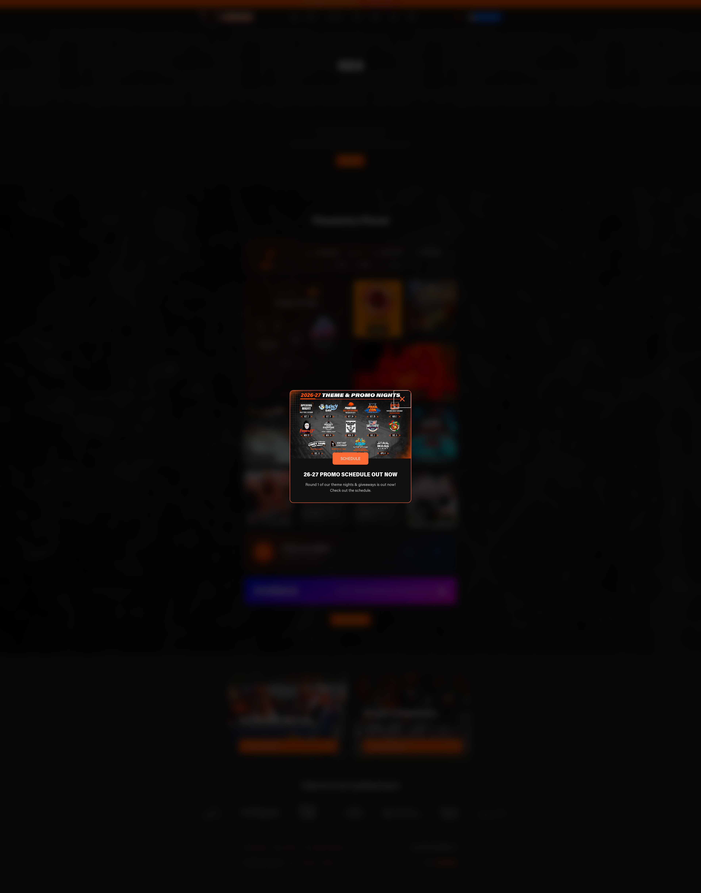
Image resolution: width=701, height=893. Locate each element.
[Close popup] (402, 399)
